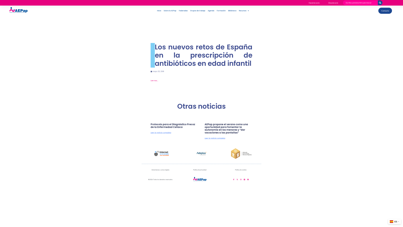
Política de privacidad (199, 170)
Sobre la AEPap (170, 10)
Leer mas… (154, 80)
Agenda (211, 10)
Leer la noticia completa (161, 133)
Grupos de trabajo (197, 10)
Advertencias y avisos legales (160, 170)
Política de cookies (241, 170)
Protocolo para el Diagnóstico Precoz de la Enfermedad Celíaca (173, 126)
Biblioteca (232, 10)
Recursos (242, 10)
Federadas (183, 10)
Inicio (159, 10)
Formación (221, 10)
